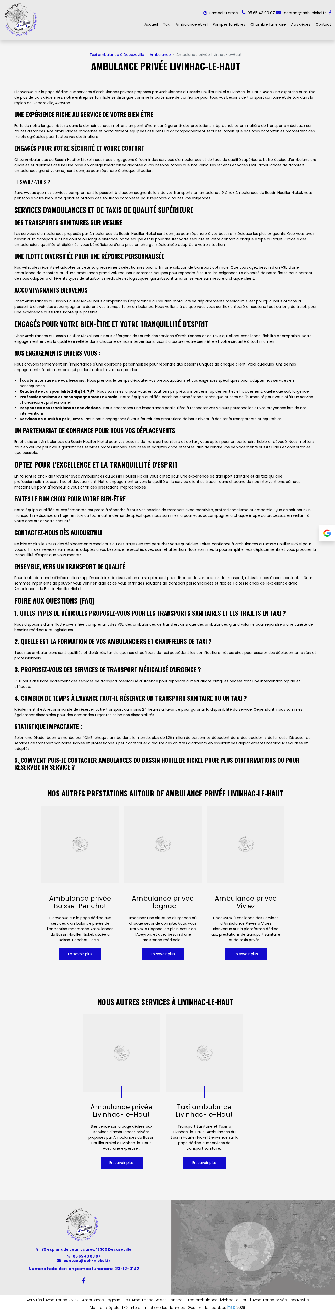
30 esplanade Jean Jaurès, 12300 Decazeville (86, 1249)
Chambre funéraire (268, 24)
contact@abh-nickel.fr (304, 12)
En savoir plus (80, 954)
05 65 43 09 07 (86, 1256)
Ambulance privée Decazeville (281, 1300)
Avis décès (300, 24)
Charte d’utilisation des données (154, 1307)
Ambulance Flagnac (101, 1300)
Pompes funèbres (229, 24)
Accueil (151, 24)
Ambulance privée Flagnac (163, 902)
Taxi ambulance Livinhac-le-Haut (204, 1111)
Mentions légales (105, 1307)
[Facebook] (329, 13)
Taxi (166, 24)
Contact (323, 24)
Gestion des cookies (207, 1307)
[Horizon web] (231, 1307)
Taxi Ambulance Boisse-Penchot (154, 1300)
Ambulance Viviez (62, 1300)
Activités (34, 1300)
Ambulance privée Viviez (246, 902)
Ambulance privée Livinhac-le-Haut (122, 1111)
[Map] (253, 1247)
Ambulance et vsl (192, 24)
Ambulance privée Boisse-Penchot (80, 902)
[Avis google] (327, 533)
